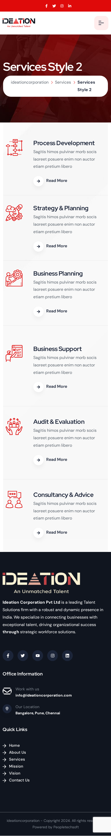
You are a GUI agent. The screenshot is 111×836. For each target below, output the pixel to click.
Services (17, 759)
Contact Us (19, 780)
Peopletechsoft (66, 827)
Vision (14, 773)
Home (14, 745)
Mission (16, 766)
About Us (17, 752)
